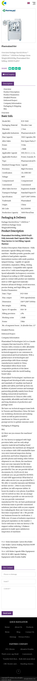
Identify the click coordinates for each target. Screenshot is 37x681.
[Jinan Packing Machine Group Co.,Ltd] (4, 3)
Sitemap (13, 637)
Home (7, 627)
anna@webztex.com (29, 679)
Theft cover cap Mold (10, 654)
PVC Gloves (10, 649)
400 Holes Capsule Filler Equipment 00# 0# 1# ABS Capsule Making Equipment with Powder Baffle (18, 554)
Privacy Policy (24, 637)
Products (29, 627)
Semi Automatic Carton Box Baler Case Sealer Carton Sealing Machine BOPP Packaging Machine (18, 544)
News (7, 632)
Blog (18, 632)
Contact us (29, 632)
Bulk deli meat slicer (27, 659)
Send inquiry (9, 74)
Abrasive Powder (27, 649)
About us (18, 627)
